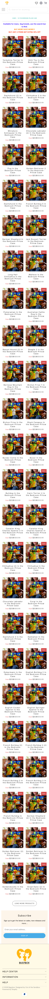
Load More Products (24, 903)
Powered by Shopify (9, 989)
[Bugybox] (7, 3)
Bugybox (12, 987)
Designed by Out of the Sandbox (28, 987)
